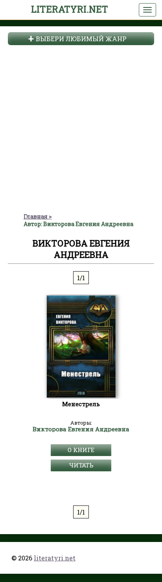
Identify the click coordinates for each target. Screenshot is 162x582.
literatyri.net (69, 9)
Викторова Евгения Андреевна (81, 429)
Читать (81, 465)
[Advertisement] (81, 128)
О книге (81, 450)
